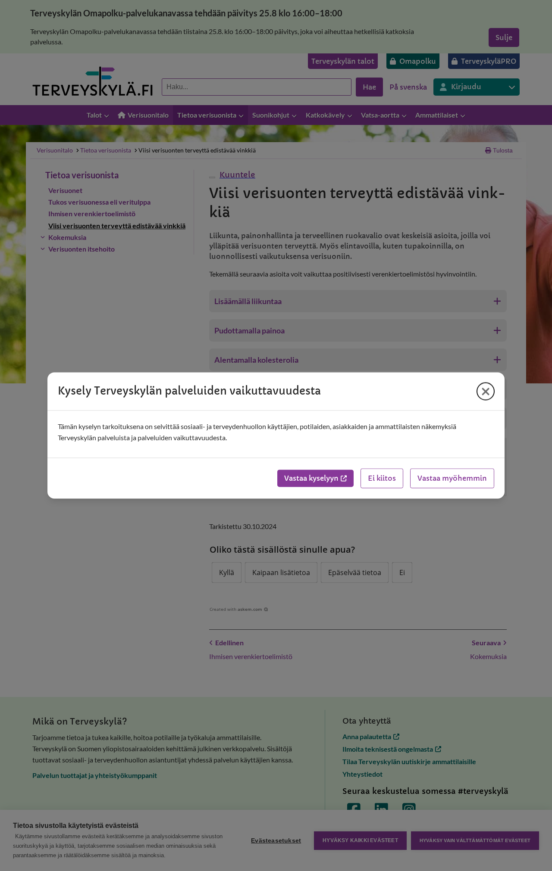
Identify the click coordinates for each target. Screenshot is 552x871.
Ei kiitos (382, 478)
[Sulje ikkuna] (485, 391)
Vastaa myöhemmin (452, 478)
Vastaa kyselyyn (311, 478)
